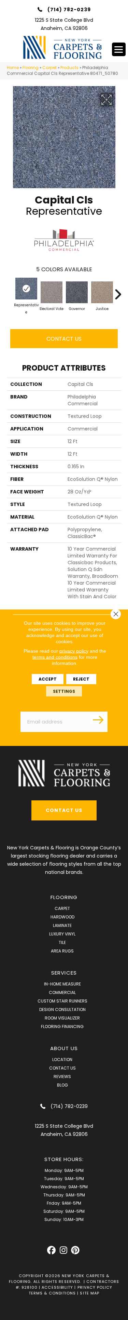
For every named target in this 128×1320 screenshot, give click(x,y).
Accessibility (57, 1287)
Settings (64, 691)
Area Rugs (62, 951)
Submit (99, 719)
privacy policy (73, 650)
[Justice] (102, 292)
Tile (62, 942)
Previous (10, 291)
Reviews (62, 1076)
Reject (81, 679)
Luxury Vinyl (62, 934)
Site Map (89, 1293)
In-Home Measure (62, 984)
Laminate (62, 925)
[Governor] (76, 292)
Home (13, 67)
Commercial (62, 992)
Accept (48, 679)
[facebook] (51, 1250)
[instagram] (63, 1250)
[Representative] (26, 288)
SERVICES (64, 972)
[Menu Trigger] (119, 49)
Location (62, 1059)
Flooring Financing (62, 1026)
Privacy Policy (95, 1287)
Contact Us (64, 339)
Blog (62, 1085)
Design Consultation (62, 1009)
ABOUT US (64, 1048)
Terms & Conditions (52, 1293)
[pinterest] (75, 1250)
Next (118, 291)
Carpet (49, 67)
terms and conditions (54, 656)
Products (69, 67)
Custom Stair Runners (62, 1001)
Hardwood (62, 917)
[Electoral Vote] (51, 292)
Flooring (31, 67)
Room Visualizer (62, 1018)
